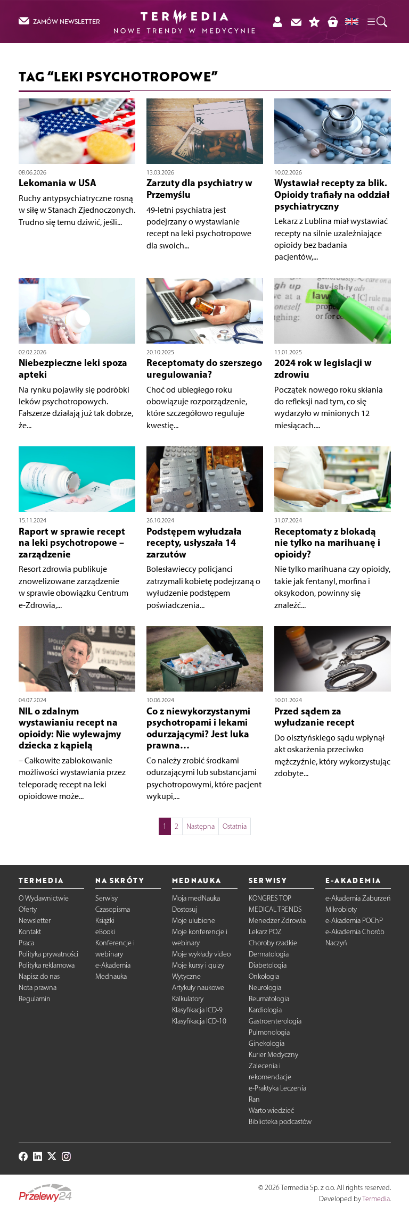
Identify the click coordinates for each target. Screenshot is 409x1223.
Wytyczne (186, 976)
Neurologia (265, 987)
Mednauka (111, 976)
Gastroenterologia (275, 1021)
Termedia (376, 1198)
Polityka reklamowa (47, 965)
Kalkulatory (187, 998)
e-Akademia (112, 965)
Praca (26, 942)
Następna (200, 826)
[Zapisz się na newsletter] (296, 21)
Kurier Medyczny (273, 1054)
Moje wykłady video (201, 954)
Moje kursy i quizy (198, 965)
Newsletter (35, 920)
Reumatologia (269, 998)
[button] (376, 21)
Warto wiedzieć (271, 1110)
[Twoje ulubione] (314, 21)
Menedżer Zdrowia (277, 920)
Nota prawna (37, 987)
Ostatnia (235, 826)
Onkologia (264, 976)
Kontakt (30, 931)
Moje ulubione (193, 920)
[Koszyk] (332, 21)
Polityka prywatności (48, 954)
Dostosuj (184, 909)
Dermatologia (269, 954)
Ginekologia (266, 1043)
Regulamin (35, 998)
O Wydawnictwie (44, 898)
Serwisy (106, 898)
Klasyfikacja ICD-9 (197, 1009)
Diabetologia (268, 965)
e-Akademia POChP (354, 920)
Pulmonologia (269, 1032)
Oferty (28, 909)
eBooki (105, 931)
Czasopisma (112, 909)
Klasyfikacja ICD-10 (199, 1021)
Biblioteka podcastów (280, 1121)
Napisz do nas (39, 976)
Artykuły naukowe (198, 987)
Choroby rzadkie (273, 942)
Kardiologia (265, 1009)
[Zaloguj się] (277, 21)
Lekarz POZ (265, 931)
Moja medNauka (196, 898)
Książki (104, 920)
